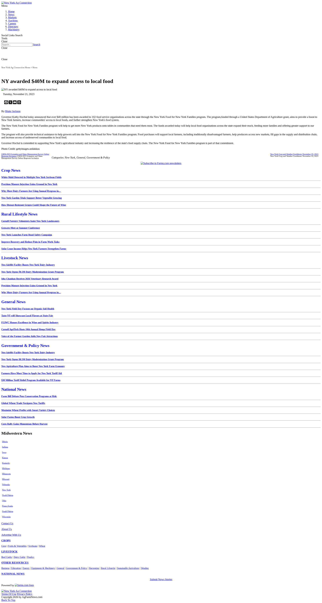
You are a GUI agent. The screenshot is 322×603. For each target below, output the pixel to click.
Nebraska (6, 484)
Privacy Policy (24, 594)
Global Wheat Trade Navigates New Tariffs (23, 403)
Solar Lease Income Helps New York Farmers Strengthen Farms (33, 249)
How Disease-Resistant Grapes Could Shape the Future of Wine (33, 205)
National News (13, 389)
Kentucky (6, 463)
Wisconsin (6, 517)
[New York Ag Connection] (16, 2)
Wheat (42, 546)
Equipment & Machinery (43, 568)
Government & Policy (76, 568)
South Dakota (7, 511)
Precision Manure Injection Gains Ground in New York (29, 184)
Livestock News (14, 258)
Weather (145, 568)
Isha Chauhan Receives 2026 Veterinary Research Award (29, 279)
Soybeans (32, 546)
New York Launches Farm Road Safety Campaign (26, 235)
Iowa (4, 452)
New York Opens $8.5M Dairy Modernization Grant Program (32, 272)
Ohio (4, 501)
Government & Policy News (25, 345)
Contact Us (7, 523)
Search (36, 44)
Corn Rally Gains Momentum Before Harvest (24, 424)
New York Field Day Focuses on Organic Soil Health (27, 309)
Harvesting (94, 568)
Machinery (13, 29)
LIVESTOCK (9, 551)
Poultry (30, 557)
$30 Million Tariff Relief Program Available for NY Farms (30, 380)
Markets (12, 17)
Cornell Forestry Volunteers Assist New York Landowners (30, 221)
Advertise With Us (11, 534)
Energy (26, 568)
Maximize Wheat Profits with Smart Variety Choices (28, 410)
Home (11, 11)
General (60, 568)
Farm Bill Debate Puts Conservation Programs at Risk (29, 396)
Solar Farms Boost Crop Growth (18, 417)
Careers (12, 23)
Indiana (5, 447)
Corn (3, 546)
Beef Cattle (6, 557)
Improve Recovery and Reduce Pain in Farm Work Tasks (30, 242)
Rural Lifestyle (108, 568)
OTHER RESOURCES (15, 562)
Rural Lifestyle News (19, 214)
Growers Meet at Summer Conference (20, 228)
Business (5, 568)
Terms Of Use (8, 594)
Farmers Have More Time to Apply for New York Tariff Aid (31, 373)
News (11, 14)
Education (16, 568)
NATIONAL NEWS (12, 573)
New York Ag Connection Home (15, 67)
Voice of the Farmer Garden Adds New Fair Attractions (29, 336)
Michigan (6, 468)
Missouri (5, 479)
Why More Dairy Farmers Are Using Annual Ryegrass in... (31, 191)
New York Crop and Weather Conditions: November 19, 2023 (294, 154)
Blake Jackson (12, 111)
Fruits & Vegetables (17, 546)
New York (6, 490)
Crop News (10, 170)
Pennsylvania (7, 506)
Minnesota (6, 474)
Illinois (5, 442)
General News (13, 302)
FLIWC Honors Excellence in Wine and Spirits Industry (29, 322)
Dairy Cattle (19, 557)
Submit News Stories (161, 579)
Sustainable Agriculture (128, 568)
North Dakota (7, 495)
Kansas (5, 458)
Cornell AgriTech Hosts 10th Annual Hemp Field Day (28, 329)
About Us (6, 529)
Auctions (13, 20)
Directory (13, 26)
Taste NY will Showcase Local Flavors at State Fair (27, 315)
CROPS (6, 540)
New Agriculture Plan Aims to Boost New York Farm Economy (33, 366)
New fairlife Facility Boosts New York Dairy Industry (28, 265)
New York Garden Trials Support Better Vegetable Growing (31, 198)
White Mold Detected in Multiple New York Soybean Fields (31, 177)
